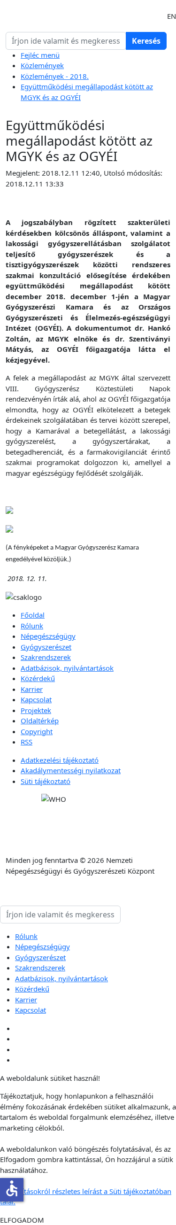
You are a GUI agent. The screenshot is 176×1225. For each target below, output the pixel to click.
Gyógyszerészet (46, 646)
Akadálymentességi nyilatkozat (71, 770)
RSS (26, 741)
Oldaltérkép (40, 720)
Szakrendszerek (46, 657)
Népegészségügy (48, 636)
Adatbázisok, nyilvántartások (67, 668)
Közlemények (42, 65)
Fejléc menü (40, 55)
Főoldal (33, 615)
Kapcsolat (36, 699)
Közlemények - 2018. (55, 76)
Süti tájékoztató (45, 781)
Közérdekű (38, 678)
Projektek (36, 710)
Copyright (37, 731)
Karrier (32, 689)
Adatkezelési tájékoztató (60, 760)
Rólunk (32, 625)
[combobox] (66, 41)
